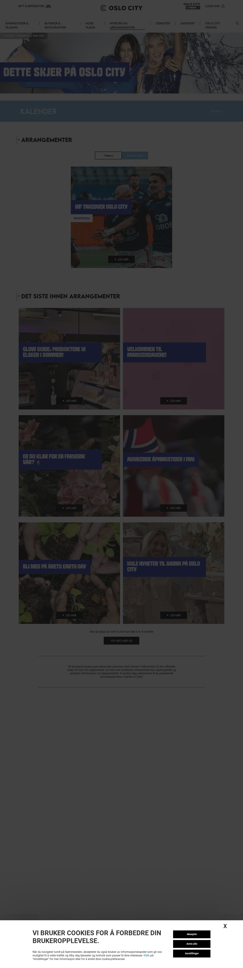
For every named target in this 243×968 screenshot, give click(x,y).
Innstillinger (192, 953)
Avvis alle (191, 943)
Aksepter (192, 934)
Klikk (147, 955)
